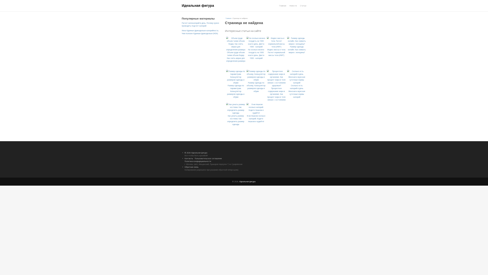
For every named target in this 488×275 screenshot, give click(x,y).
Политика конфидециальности (198, 161)
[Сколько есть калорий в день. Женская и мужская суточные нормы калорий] (296, 82)
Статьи (303, 5)
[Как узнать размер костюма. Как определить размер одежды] (235, 113)
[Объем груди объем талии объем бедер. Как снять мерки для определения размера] (235, 49)
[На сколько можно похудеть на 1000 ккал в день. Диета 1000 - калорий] (256, 46)
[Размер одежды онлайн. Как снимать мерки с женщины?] (296, 44)
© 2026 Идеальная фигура (196, 153)
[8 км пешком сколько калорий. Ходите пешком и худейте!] (256, 113)
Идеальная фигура (198, 5)
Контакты (189, 158)
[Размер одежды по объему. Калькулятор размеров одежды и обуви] (256, 80)
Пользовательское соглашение (208, 158)
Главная (282, 5)
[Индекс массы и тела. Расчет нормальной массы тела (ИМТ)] (276, 46)
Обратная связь (192, 167)
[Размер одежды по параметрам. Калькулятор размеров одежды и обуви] (235, 82)
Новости (293, 5)
